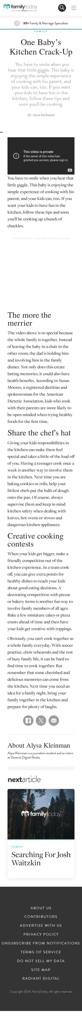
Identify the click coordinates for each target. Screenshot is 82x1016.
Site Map (41, 970)
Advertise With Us (41, 925)
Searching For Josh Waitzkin (41, 858)
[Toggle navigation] (62, 8)
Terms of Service (41, 952)
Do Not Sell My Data (41, 961)
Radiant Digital (41, 978)
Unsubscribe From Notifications (41, 943)
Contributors (41, 916)
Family (41, 31)
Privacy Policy (41, 934)
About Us (41, 908)
